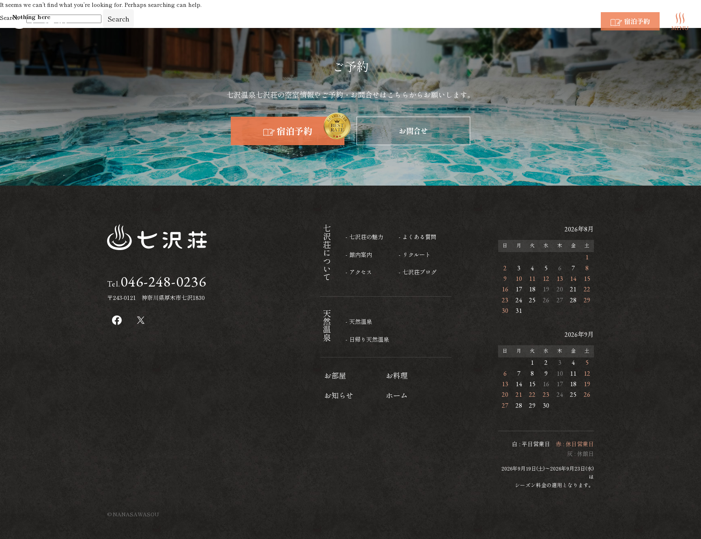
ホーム (397, 395)
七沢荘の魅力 (366, 237)
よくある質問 (419, 237)
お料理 (397, 375)
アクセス (360, 272)
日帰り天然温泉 (369, 339)
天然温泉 (360, 321)
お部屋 (335, 375)
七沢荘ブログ (419, 272)
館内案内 (360, 254)
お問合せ (413, 130)
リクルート (416, 254)
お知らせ (338, 395)
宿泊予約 (294, 130)
